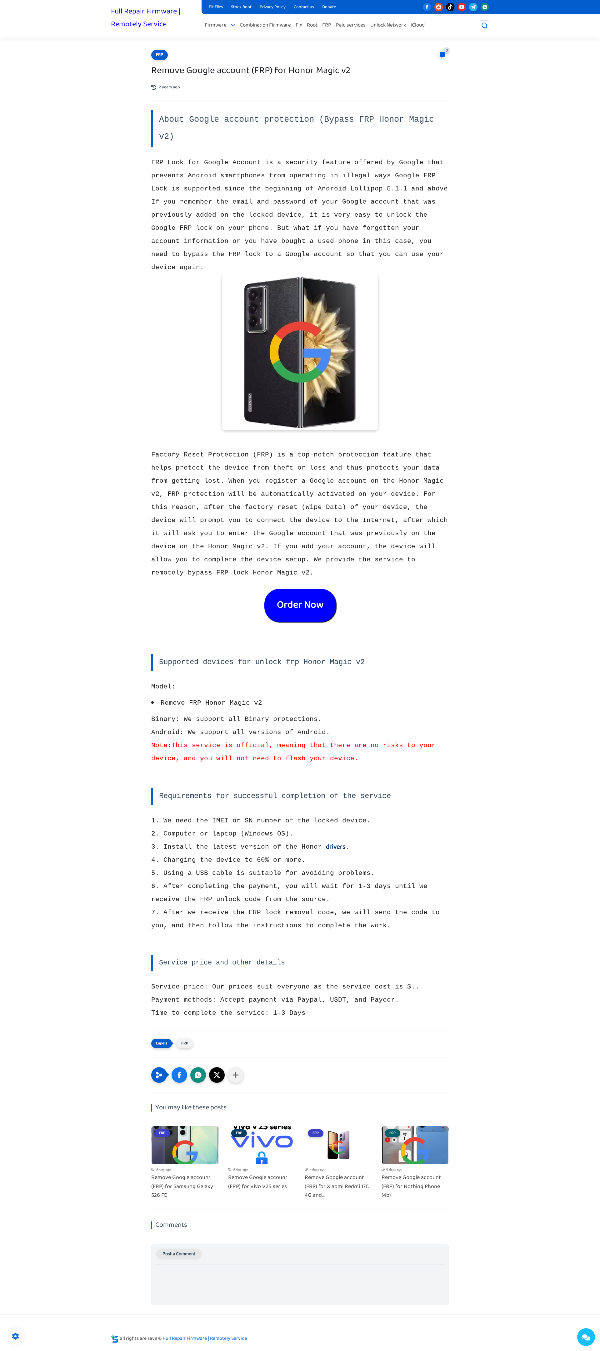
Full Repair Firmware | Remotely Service (145, 18)
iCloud (418, 25)
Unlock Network (388, 25)
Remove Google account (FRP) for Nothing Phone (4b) (411, 1186)
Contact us (304, 7)
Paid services (351, 25)
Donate (329, 7)
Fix (299, 25)
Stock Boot (241, 7)
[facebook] (427, 7)
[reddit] (438, 7)
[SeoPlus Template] (114, 1338)
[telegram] (473, 7)
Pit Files (216, 7)
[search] (484, 25)
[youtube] (462, 7)
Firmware (216, 25)
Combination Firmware (265, 25)
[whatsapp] (485, 7)
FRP (326, 25)
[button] (179, 1075)
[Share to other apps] (235, 1075)
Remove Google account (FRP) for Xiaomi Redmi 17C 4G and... (337, 1186)
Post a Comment (179, 1254)
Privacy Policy (273, 7)
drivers (335, 847)
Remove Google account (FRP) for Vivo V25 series (258, 1182)
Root (312, 25)
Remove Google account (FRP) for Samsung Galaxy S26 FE (182, 1186)
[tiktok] (450, 7)
